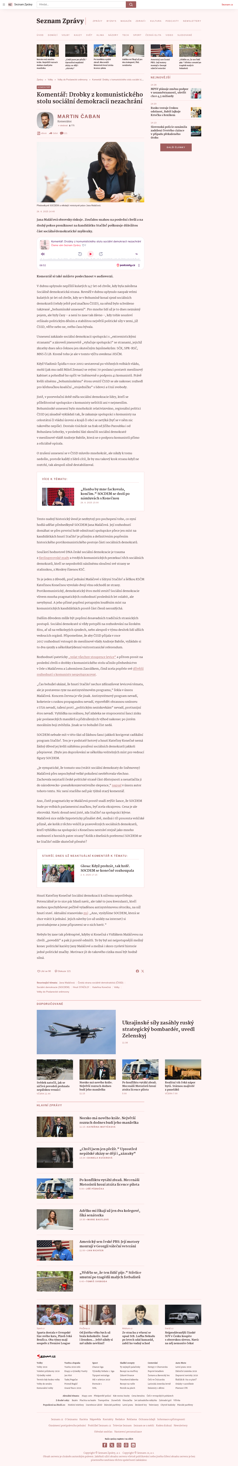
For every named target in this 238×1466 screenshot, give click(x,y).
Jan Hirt (68, 1375)
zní (85, 913)
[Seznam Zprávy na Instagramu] (119, 1445)
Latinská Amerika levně (159, 1384)
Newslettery (180, 1426)
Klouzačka (127, 1400)
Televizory (154, 1405)
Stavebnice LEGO (94, 1405)
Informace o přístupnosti (171, 1419)
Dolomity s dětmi (156, 1388)
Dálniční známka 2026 (186, 1371)
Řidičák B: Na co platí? (186, 1379)
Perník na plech (127, 1388)
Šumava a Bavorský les (159, 1375)
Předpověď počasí (102, 1396)
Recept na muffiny (129, 1371)
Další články (176, 147)
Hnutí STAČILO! (81, 987)
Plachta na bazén (88, 1400)
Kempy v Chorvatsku (158, 1367)
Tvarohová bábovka (129, 1379)
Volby (116, 987)
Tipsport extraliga (100, 1375)
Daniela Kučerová (100, 1158)
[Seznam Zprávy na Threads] (126, 1445)
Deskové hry (141, 1405)
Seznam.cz (227, 4)
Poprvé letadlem (156, 1371)
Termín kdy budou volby (48, 1379)
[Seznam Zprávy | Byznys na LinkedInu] (133, 1445)
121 (65, 133)
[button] (48, 50)
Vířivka (176, 1400)
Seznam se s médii (144, 1426)
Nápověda (95, 1419)
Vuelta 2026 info (72, 1367)
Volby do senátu (44, 1384)
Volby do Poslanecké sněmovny (53, 991)
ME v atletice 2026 (101, 1379)
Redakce (120, 1419)
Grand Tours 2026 (72, 1388)
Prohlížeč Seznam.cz (99, 1426)
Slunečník (116, 1400)
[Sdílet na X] (142, 971)
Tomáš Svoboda (96, 1281)
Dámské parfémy (112, 1405)
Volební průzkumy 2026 (48, 1371)
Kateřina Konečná (101, 987)
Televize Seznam (122, 1426)
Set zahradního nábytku (145, 1400)
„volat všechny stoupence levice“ (92, 657)
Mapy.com (87, 1396)
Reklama (132, 1419)
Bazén (75, 1400)
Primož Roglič (71, 1384)
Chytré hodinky (168, 1405)
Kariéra (83, 1419)
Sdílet (55, 133)
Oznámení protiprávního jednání (67, 1426)
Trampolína (103, 1400)
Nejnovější (160, 77)
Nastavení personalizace (128, 1432)
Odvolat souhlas (103, 1432)
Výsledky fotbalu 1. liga (103, 1371)
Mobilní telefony (76, 1405)
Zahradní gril (165, 1400)
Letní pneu (128, 1405)
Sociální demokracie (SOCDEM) (53, 987)
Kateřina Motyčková (101, 1127)
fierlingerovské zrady (54, 558)
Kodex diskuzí (164, 1426)
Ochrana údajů (147, 1419)
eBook (44, 133)
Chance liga (97, 1367)
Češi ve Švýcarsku (156, 1379)
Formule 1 (97, 1384)
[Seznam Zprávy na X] (112, 1445)
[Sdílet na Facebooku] (137, 971)
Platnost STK (182, 1388)
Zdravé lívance (127, 1375)
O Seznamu (71, 1419)
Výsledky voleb (44, 1375)
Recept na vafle (127, 1384)
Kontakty (108, 1419)
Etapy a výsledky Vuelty (75, 1371)
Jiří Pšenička (95, 1189)
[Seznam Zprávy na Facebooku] (104, 1445)
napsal (116, 785)
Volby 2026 (42, 1367)
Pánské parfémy (185, 1405)
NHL (94, 1388)
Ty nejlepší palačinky (130, 1367)
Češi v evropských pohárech (160, 1396)
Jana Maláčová (67, 982)
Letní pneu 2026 (183, 1367)
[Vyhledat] (131, 4)
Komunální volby (45, 1388)
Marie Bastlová (98, 1219)
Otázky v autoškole (185, 1384)
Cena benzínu (138, 1396)
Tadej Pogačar (71, 1379)
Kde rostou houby (121, 1396)
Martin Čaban (78, 116)
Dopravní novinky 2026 (187, 1375)
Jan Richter (95, 1250)
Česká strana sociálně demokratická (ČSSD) (100, 982)
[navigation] (3, 4)
